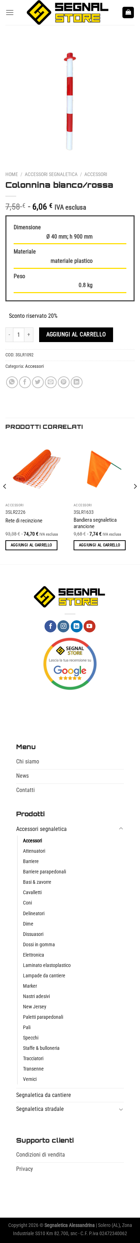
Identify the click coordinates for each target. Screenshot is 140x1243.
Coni (27, 903)
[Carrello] (128, 13)
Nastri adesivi (36, 996)
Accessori (95, 174)
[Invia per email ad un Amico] (51, 382)
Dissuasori (33, 934)
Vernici (30, 1079)
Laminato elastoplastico (47, 965)
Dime (28, 924)
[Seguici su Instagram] (63, 626)
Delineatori (34, 914)
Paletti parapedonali (43, 1017)
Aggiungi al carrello (76, 334)
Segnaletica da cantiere (43, 1095)
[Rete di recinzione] (35, 468)
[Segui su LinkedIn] (77, 626)
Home (11, 174)
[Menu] (9, 12)
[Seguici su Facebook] (50, 626)
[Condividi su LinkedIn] (77, 382)
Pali (27, 1027)
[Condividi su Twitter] (38, 382)
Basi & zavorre (37, 882)
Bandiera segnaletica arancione (95, 523)
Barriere (31, 861)
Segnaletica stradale (40, 1109)
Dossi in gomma (39, 945)
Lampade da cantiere (44, 976)
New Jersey (34, 1007)
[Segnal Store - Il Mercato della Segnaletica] (68, 12)
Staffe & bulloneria (41, 1048)
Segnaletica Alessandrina (70, 1225)
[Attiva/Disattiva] (121, 829)
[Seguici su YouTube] (89, 626)
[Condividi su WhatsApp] (12, 382)
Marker (30, 986)
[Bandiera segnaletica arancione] (104, 468)
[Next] (135, 500)
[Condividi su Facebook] (25, 382)
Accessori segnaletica (51, 174)
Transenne (33, 1069)
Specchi (30, 1038)
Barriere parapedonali (44, 872)
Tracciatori (33, 1059)
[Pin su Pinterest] (64, 382)
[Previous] (5, 500)
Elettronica (33, 955)
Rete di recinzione (23, 521)
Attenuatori (34, 851)
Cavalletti (32, 892)
